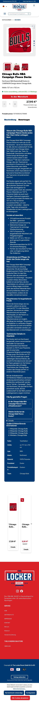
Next (31, 524)
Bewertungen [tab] (24, 120)
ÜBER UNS (7, 646)
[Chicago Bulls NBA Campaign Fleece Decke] (19, 40)
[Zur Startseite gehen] (19, 7)
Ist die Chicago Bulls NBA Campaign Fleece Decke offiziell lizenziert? (17, 403)
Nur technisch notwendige (14, 693)
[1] (14, 159)
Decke (14, 142)
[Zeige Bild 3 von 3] (34, 45)
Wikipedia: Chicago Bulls (19, 429)
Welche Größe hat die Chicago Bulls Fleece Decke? (16, 414)
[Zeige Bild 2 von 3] (34, 43)
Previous (9, 524)
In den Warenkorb (19, 97)
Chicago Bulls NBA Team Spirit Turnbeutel (26, 525)
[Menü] (4, 14)
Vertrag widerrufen (19, 677)
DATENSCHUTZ (9, 614)
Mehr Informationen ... (19, 689)
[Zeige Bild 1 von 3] (34, 41)
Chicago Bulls (14, 140)
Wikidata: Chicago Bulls (18, 435)
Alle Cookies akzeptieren (20, 698)
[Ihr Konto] (34, 6)
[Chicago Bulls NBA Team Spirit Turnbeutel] (26, 507)
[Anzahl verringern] (4, 104)
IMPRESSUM (8, 618)
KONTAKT (7, 622)
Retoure (6, 626)
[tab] (10, 119)
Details (13, 547)
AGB (5, 610)
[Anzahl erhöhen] (15, 104)
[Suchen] (29, 14)
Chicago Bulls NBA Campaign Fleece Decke (13, 525)
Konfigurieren (30, 693)
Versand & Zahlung (10, 635)
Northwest (10, 171)
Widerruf (7, 631)
